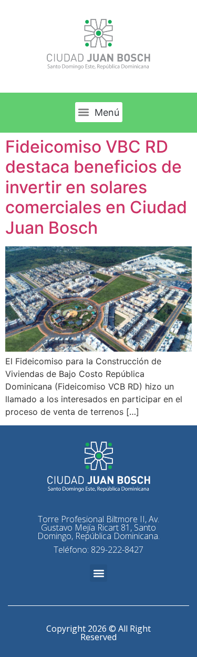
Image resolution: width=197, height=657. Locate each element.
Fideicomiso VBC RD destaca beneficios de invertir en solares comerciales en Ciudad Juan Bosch (96, 187)
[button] (98, 112)
